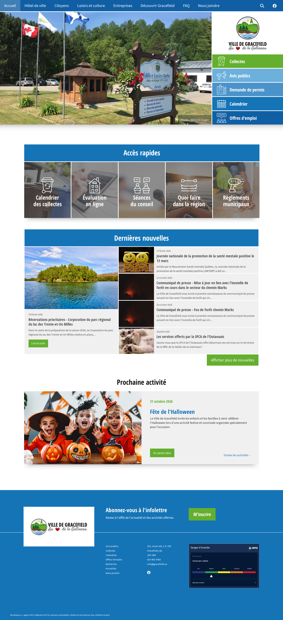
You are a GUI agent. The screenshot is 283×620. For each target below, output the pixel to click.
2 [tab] (99, 122)
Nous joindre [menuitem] (208, 5)
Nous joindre (112, 573)
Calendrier (47, 197)
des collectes (47, 204)
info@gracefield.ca (157, 564)
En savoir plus (162, 453)
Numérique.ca (16, 615)
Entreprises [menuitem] (122, 5)
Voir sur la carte (198, 582)
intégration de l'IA (41, 615)
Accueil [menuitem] (10, 5)
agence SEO (28, 615)
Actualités (111, 568)
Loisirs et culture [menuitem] (91, 5)
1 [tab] (96, 122)
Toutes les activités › (236, 455)
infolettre (99, 615)
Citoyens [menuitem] (61, 5)
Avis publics (112, 546)
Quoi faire (189, 197)
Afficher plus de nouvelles (232, 360)
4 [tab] (106, 122)
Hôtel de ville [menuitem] (35, 5)
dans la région (189, 204)
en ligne (95, 204)
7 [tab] (116, 122)
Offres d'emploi (114, 559)
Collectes (110, 550)
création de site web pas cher (82, 615)
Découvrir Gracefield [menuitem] (158, 5)
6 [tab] (112, 122)
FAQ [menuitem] (186, 5)
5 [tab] (109, 122)
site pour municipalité (59, 615)
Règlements (236, 197)
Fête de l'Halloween (172, 412)
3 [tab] (102, 122)
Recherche (111, 564)
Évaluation (95, 197)
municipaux (236, 204)
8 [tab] (119, 122)
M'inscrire (202, 514)
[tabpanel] (106, 68)
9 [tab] (122, 122)
